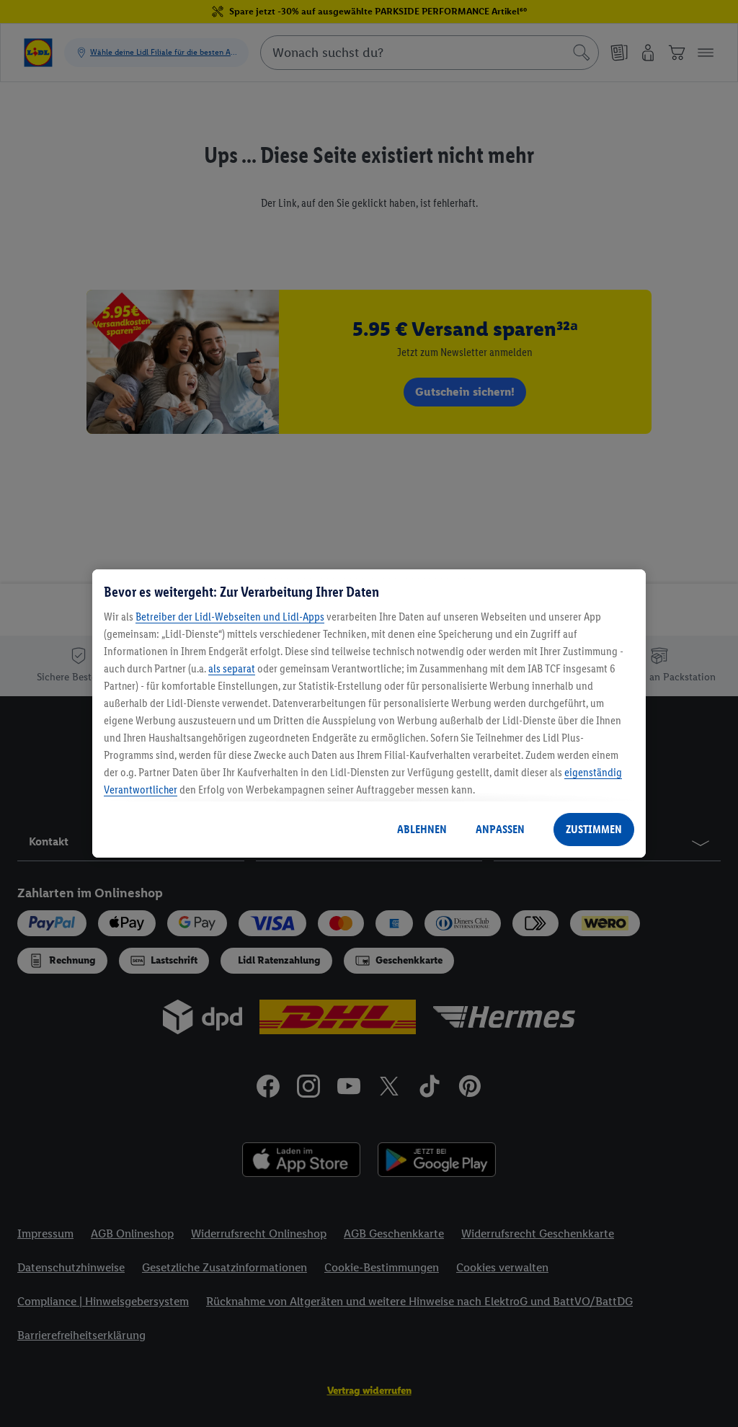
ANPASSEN (500, 829)
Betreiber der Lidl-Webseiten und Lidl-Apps (229, 616)
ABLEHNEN (422, 829)
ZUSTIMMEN (594, 829)
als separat (231, 668)
